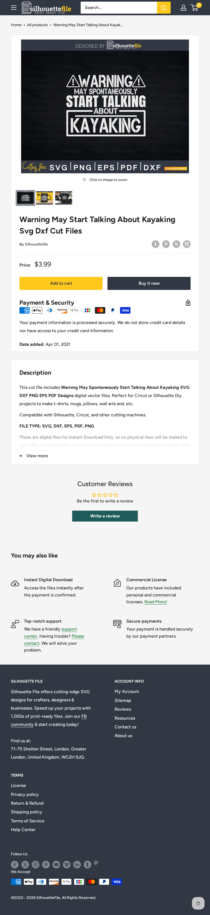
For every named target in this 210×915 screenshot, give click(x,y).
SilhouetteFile (48, 897)
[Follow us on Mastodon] (98, 864)
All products (37, 25)
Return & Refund (27, 803)
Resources (125, 718)
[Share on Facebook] (155, 244)
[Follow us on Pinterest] (46, 864)
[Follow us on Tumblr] (87, 864)
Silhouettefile (36, 244)
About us (123, 735)
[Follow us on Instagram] (35, 864)
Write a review (105, 516)
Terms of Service (27, 820)
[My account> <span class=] (183, 8)
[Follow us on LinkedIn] (77, 864)
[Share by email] (187, 244)
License (18, 785)
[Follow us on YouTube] (56, 864)
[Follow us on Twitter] (25, 864)
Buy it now (149, 283)
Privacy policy (25, 794)
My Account (127, 691)
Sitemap (123, 700)
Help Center (23, 829)
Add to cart (61, 283)
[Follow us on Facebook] (15, 864)
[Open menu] (13, 7)
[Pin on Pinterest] (166, 244)
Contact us (125, 726)
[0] (194, 7)
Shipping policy (26, 811)
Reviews (123, 709)
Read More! (155, 601)
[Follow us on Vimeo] (67, 864)
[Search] (164, 8)
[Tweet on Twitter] (176, 244)
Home (16, 25)
